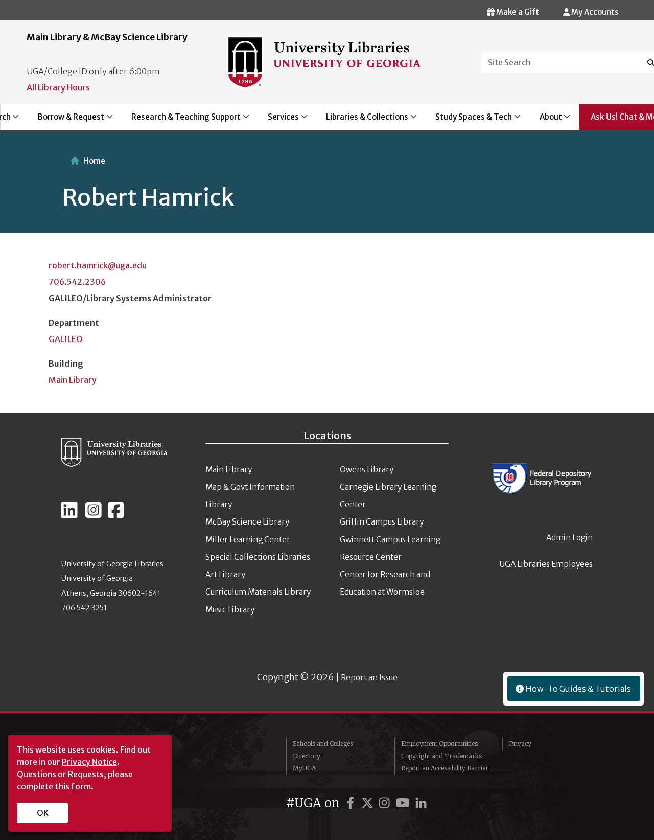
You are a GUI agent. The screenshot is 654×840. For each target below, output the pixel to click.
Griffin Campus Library (382, 522)
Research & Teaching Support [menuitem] (180, 120)
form (81, 786)
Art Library (225, 574)
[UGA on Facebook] (352, 803)
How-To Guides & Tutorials (577, 689)
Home (94, 161)
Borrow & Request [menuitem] (65, 120)
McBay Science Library (247, 522)
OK (43, 813)
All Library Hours (58, 87)
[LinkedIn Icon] (69, 514)
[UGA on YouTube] (404, 803)
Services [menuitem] (277, 120)
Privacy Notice (89, 762)
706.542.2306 (77, 282)
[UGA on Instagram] (386, 803)
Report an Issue (369, 678)
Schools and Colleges (323, 743)
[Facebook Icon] (116, 514)
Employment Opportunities (439, 743)
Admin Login (569, 537)
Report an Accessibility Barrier (444, 768)
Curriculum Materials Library (258, 592)
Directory (306, 756)
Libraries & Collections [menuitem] (362, 120)
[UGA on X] (369, 803)
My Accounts (594, 12)
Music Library (229, 610)
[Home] (324, 61)
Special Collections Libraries (257, 557)
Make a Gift (517, 12)
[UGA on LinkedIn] (421, 803)
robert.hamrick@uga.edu (98, 265)
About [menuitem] (545, 120)
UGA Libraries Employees (546, 564)
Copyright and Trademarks (441, 756)
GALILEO (66, 339)
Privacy (520, 743)
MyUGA (304, 768)
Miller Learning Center (247, 539)
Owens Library (366, 469)
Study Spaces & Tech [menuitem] (468, 120)
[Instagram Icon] (93, 514)
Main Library (73, 380)
